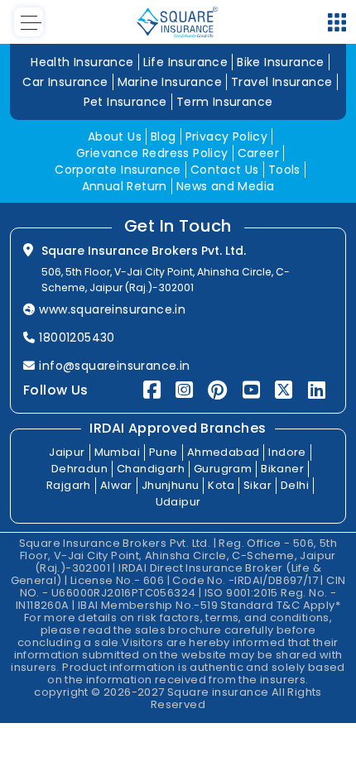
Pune (163, 452)
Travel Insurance (281, 82)
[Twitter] (283, 390)
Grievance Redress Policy (152, 153)
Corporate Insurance (118, 169)
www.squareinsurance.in (112, 309)
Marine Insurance (170, 82)
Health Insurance (82, 62)
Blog (163, 136)
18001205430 (76, 337)
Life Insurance (186, 62)
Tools (284, 169)
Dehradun (79, 468)
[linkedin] (316, 390)
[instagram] (184, 390)
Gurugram (223, 468)
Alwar (116, 485)
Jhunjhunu (171, 485)
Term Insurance (224, 101)
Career (258, 153)
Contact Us (224, 169)
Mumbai (117, 452)
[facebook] (152, 390)
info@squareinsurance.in (114, 365)
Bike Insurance (281, 62)
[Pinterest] (217, 390)
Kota (221, 485)
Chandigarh (151, 468)
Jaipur (66, 452)
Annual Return (124, 186)
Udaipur (178, 502)
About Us (115, 136)
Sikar (257, 485)
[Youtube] (251, 390)
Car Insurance (65, 82)
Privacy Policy (226, 136)
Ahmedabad (223, 452)
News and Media (225, 186)
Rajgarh (68, 485)
